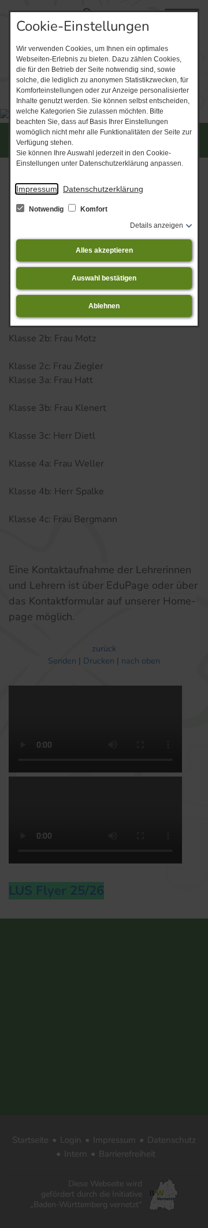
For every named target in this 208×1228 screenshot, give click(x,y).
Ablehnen (104, 306)
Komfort (93, 209)
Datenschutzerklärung (103, 189)
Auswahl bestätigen (104, 278)
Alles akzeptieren (104, 250)
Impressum (36, 189)
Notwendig (46, 209)
